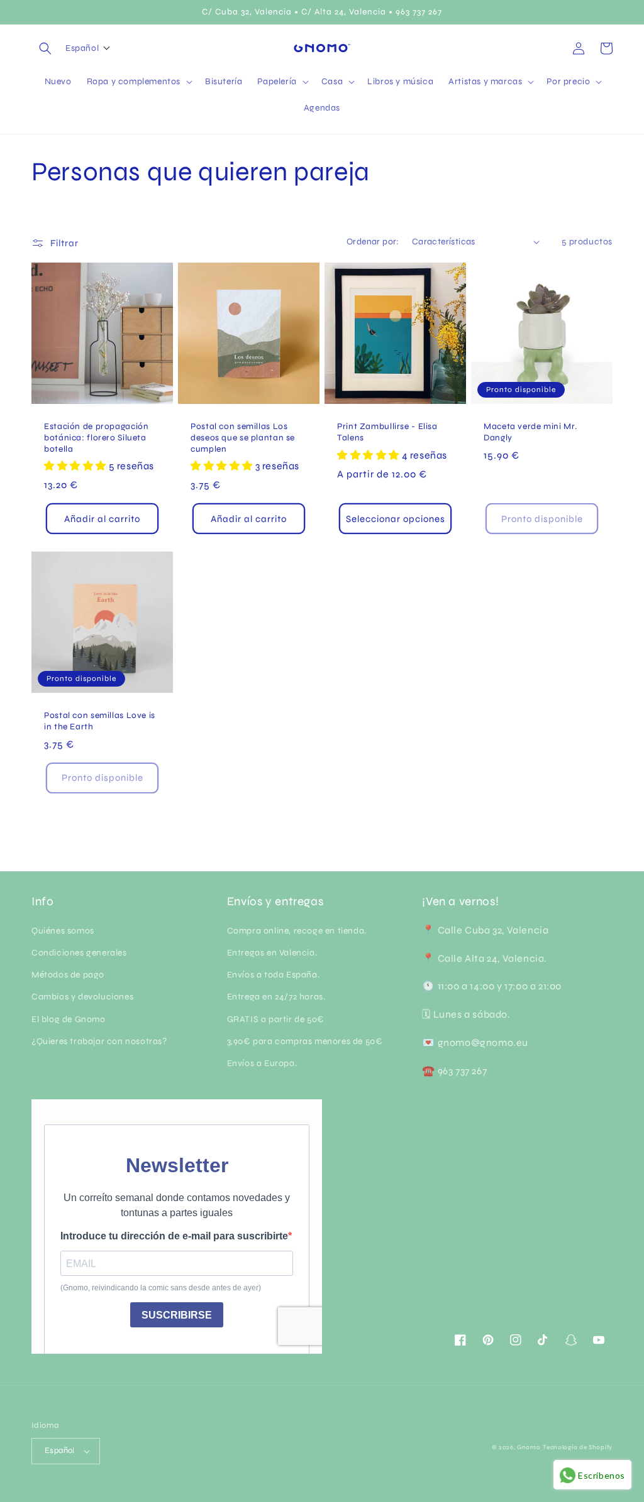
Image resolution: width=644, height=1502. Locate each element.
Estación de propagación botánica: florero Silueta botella (96, 437)
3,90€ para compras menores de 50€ (305, 1041)
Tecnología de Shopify (578, 1447)
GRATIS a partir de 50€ (276, 1019)
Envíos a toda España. (273, 974)
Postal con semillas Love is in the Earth (99, 721)
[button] (45, 48)
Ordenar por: (373, 241)
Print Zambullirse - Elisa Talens (387, 432)
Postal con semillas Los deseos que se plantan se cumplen (243, 437)
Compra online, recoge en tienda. (297, 930)
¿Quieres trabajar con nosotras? (99, 1041)
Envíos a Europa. (262, 1063)
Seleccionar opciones (395, 519)
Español (60, 1450)
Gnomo (529, 1447)
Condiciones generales (79, 952)
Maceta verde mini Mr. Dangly (530, 432)
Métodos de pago (67, 974)
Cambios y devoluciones (82, 996)
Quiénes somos (62, 930)
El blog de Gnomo (68, 1019)
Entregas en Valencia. (272, 952)
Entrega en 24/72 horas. (276, 996)
